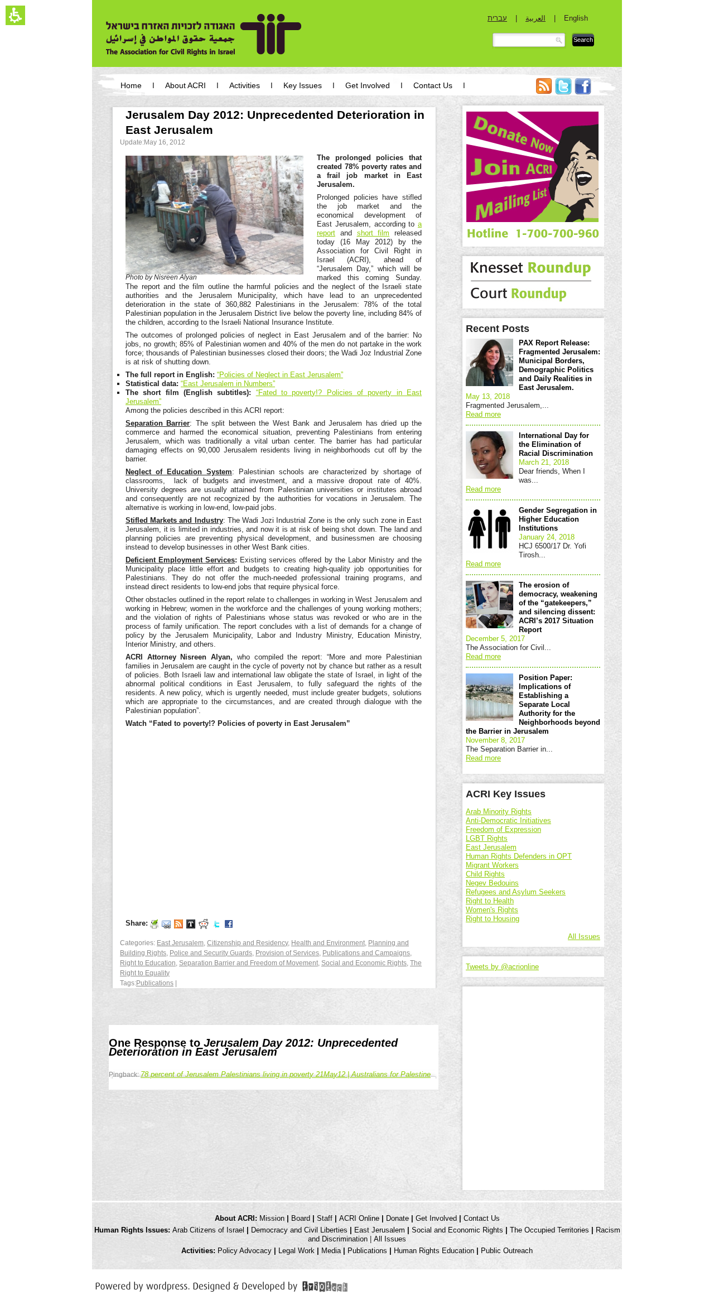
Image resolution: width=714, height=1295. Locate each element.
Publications (154, 983)
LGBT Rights (487, 838)
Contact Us (482, 1218)
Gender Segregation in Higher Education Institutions (558, 519)
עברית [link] (497, 18)
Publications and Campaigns (366, 953)
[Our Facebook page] (228, 923)
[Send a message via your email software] (166, 923)
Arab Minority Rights (499, 811)
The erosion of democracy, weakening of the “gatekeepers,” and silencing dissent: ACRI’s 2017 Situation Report (558, 607)
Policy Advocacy (245, 1250)
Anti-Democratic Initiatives (508, 820)
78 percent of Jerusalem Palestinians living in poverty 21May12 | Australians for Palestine (286, 1074)
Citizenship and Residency (247, 943)
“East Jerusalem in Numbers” (228, 383)
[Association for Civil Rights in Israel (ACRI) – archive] (204, 35)
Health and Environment (328, 943)
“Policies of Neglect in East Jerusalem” (280, 374)
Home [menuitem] (131, 85)
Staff (324, 1218)
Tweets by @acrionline (502, 966)
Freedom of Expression (503, 829)
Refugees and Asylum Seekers (516, 892)
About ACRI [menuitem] (185, 85)
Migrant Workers (492, 865)
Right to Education (148, 963)
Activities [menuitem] (244, 85)
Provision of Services (287, 953)
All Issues (584, 936)
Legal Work (296, 1250)
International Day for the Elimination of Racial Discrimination (556, 444)
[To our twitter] (216, 923)
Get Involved (436, 1218)
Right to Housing (492, 918)
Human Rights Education (434, 1250)
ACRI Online (359, 1218)
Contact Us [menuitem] (432, 85)
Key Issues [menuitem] (302, 85)
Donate (397, 1218)
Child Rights (485, 874)
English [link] (576, 18)
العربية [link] (535, 18)
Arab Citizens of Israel (208, 1230)
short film (373, 233)
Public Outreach (507, 1250)
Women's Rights (492, 910)
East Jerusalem (180, 943)
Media (331, 1250)
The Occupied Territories (549, 1230)
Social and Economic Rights (364, 963)
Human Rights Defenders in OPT (519, 856)
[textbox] (529, 41)
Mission (271, 1218)
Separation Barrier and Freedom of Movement (248, 963)
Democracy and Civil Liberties (299, 1230)
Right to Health (490, 901)
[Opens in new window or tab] (221, 1284)
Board (300, 1218)
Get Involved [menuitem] (367, 85)
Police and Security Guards (211, 953)
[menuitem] (544, 92)
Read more (483, 414)
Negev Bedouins (492, 883)
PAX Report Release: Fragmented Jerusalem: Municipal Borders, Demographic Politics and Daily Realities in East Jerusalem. (559, 365)
